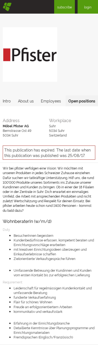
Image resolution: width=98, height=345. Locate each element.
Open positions (81, 100)
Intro (7, 100)
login (87, 7)
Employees (51, 100)
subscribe (64, 7)
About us (26, 100)
